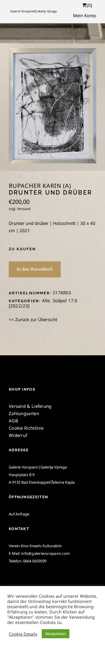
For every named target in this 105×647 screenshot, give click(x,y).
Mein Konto (84, 15)
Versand (23, 208)
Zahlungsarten (24, 413)
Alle (46, 300)
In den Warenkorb (35, 269)
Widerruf (18, 435)
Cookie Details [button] (23, 633)
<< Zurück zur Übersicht (33, 319)
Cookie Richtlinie (26, 428)
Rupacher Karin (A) (40, 185)
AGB (13, 421)
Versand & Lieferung (30, 406)
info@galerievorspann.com (45, 553)
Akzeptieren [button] (55, 633)
